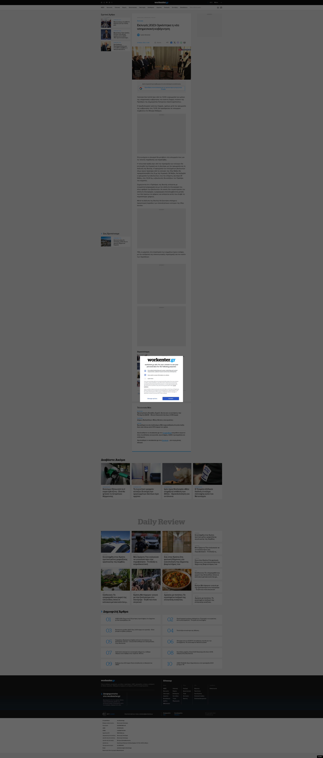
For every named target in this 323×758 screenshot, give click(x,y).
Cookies (320, 756)
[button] (161, 378)
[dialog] (161, 379)
